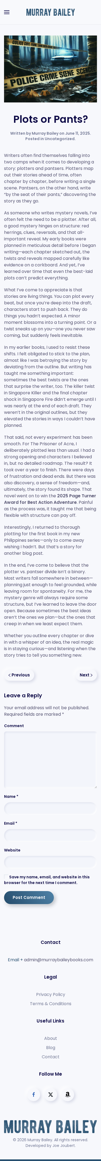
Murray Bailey (45, 133)
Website (12, 850)
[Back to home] (50, 12)
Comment (14, 725)
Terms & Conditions (50, 1004)
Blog (50, 1047)
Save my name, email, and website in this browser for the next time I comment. (47, 879)
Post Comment (29, 897)
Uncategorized (60, 138)
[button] (6, 12)
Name (11, 796)
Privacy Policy (50, 994)
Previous (21, 675)
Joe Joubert (64, 1145)
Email (10, 823)
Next (84, 675)
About (50, 1038)
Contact (51, 1057)
